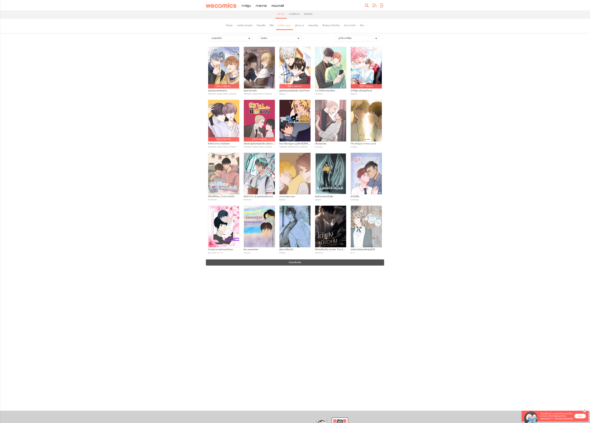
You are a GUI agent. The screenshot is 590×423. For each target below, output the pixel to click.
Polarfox (354, 146)
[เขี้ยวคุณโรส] (330, 120)
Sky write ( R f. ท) (215, 252)
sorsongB (355, 199)
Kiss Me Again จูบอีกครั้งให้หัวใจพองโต (298, 144)
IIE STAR (319, 93)
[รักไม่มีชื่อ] (366, 173)
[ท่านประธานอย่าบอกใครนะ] (223, 226)
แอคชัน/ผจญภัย (244, 25)
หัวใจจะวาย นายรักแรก (219, 144)
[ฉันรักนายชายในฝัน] (330, 173)
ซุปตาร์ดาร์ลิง (250, 91)
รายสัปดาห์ (294, 14)
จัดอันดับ (308, 14)
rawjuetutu (319, 252)
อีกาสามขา (248, 199)
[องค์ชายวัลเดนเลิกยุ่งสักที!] (366, 226)
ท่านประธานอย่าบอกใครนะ (220, 249)
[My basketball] (259, 226)
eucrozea (318, 146)
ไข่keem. (282, 199)
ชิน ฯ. (353, 252)
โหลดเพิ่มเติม (295, 262)
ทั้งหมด (229, 25)
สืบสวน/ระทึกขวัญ (331, 25)
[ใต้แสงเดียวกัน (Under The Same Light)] (330, 226)
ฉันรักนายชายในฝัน (324, 196)
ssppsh (318, 199)
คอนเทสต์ (277, 5)
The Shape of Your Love (363, 144)
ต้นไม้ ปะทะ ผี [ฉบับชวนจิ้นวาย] (258, 196)
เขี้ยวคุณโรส (320, 144)
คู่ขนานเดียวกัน (286, 249)
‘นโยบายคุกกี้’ (545, 418)
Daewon (282, 93)
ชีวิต (272, 25)
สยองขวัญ (313, 25)
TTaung (247, 252)
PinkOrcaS (212, 199)
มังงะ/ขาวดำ (350, 25)
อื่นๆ (362, 25)
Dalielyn (282, 252)
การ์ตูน (246, 5)
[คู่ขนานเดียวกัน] (295, 226)
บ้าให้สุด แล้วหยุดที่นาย (361, 91)
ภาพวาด (261, 5)
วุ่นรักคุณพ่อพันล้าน (217, 91)
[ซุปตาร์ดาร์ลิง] (259, 67)
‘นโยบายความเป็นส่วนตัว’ (564, 418)
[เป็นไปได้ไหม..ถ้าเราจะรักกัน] (223, 173)
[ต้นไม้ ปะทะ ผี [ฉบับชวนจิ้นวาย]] (259, 173)
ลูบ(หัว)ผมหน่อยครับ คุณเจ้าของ (294, 91)
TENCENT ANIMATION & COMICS (222, 93)
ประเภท (281, 14)
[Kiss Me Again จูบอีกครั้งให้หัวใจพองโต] (295, 120)
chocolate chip (287, 196)
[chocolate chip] (295, 173)
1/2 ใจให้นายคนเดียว (325, 91)
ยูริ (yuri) (299, 25)
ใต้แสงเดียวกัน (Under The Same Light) (334, 249)
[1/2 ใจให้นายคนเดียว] (330, 67)
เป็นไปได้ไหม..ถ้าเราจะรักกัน (221, 196)
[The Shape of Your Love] (366, 120)
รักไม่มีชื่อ (355, 196)
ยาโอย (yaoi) (284, 25)
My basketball (251, 249)
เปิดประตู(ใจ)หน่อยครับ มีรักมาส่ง (259, 144)
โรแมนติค (261, 25)
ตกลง (580, 416)
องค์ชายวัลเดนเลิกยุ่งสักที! (363, 249)
